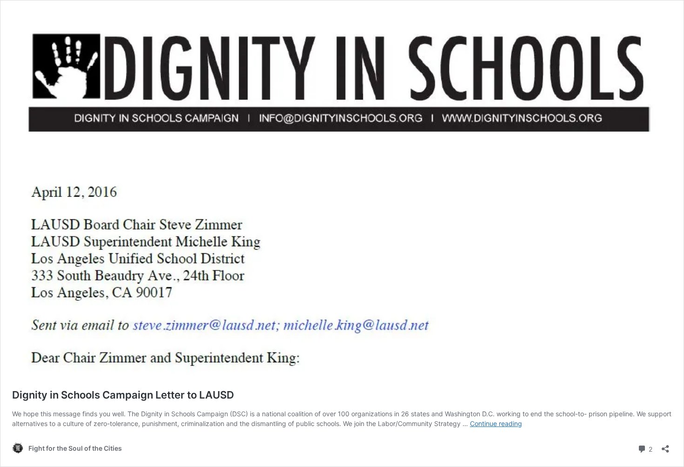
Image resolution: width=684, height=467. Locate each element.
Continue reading (496, 423)
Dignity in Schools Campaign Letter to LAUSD (123, 395)
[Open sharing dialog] (665, 446)
